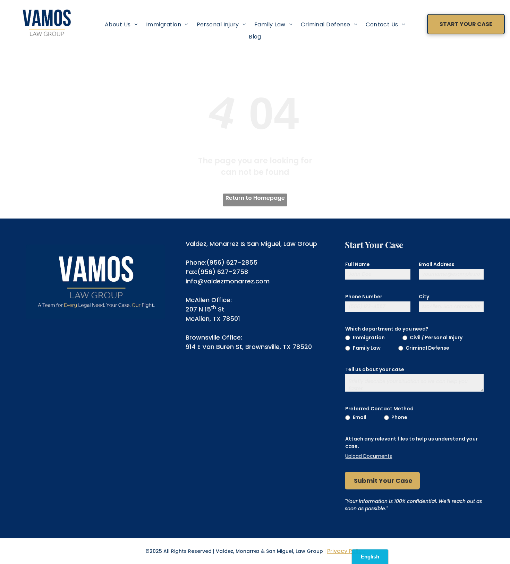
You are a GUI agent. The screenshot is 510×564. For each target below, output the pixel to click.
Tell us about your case (374, 369)
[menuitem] (121, 24)
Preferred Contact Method (379, 408)
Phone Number (363, 296)
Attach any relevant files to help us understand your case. (411, 442)
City (424, 296)
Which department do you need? (386, 328)
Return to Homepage (255, 198)
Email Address (436, 264)
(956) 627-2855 (231, 262)
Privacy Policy (346, 551)
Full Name (357, 264)
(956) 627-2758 (222, 271)
